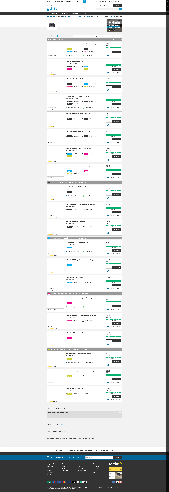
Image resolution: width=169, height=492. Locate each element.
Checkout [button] (117, 5)
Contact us (49, 470)
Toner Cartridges (55, 13)
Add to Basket (117, 51)
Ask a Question (74, 25)
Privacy (63, 468)
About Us (49, 474)
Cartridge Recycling (82, 470)
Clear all (118, 36)
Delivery (48, 468)
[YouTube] (120, 481)
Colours (108, 36)
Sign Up (117, 457)
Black (98, 36)
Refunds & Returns (50, 466)
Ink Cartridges (65, 13)
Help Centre (49, 472)
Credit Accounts (81, 468)
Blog (79, 466)
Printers (84, 13)
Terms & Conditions (66, 470)
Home (48, 18)
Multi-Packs (88, 36)
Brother (61, 18)
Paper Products (75, 13)
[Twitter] (117, 481)
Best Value (78, 36)
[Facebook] (113, 481)
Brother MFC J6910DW (70, 18)
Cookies (64, 466)
